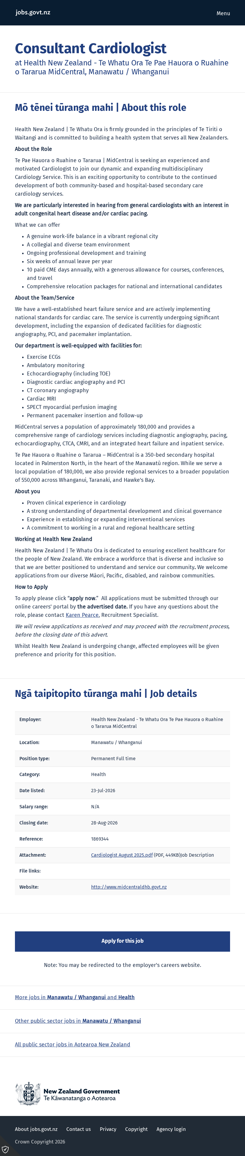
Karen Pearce (82, 615)
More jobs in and (75, 997)
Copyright (136, 1129)
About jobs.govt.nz (36, 1129)
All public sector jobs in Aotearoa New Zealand (72, 1045)
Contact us (78, 1129)
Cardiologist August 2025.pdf (122, 855)
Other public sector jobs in (78, 1021)
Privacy (108, 1129)
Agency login (171, 1129)
